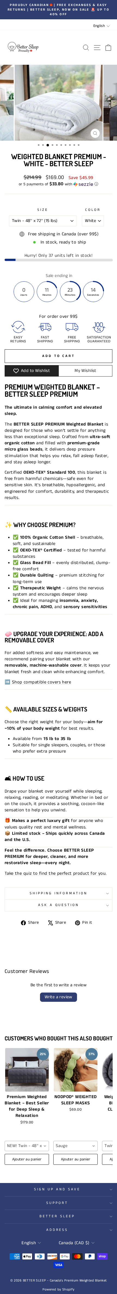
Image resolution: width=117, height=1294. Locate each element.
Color (93, 210)
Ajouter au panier (27, 1159)
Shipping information (58, 893)
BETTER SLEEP (57, 1216)
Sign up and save (57, 1189)
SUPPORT (57, 1203)
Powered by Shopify (58, 1289)
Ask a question (58, 905)
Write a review (58, 997)
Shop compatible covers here (40, 682)
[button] (58, 184)
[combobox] (27, 1146)
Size (42, 210)
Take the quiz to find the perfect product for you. (56, 873)
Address (57, 1230)
